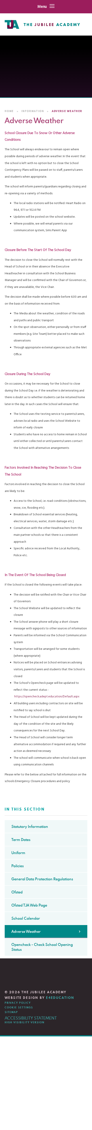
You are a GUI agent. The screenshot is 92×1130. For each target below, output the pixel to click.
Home (9, 111)
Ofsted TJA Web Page (29, 905)
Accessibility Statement (31, 1018)
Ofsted (17, 892)
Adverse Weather (67, 111)
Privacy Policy (18, 1003)
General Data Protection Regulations (42, 879)
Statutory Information (29, 826)
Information (32, 111)
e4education (60, 998)
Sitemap (11, 1012)
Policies (17, 865)
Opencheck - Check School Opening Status (42, 947)
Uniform (18, 852)
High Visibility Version (24, 1022)
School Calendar (25, 918)
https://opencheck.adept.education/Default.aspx (46, 696)
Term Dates (20, 839)
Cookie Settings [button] (19, 1007)
